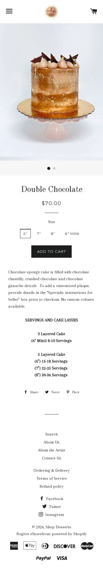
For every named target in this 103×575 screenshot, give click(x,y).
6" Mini (72, 233)
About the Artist (51, 450)
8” (53, 233)
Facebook (54, 498)
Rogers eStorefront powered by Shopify (51, 533)
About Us (52, 442)
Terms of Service (52, 478)
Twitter (54, 506)
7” (39, 233)
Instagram (54, 514)
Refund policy (52, 486)
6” (25, 233)
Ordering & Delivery (52, 470)
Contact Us (51, 458)
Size (51, 221)
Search (51, 434)
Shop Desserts (58, 526)
